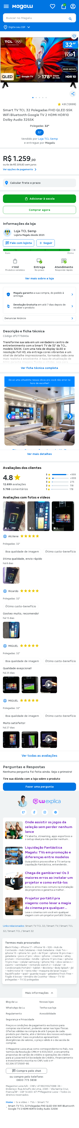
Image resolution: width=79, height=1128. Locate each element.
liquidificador (12, 974)
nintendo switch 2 (40, 965)
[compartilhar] (72, 93)
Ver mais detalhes (39, 454)
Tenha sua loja (48, 1008)
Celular (57, 965)
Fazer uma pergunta (40, 786)
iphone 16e (48, 962)
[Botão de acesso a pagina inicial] (28, 6)
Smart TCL (14, 931)
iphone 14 (24, 953)
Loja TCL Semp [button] (48, 138)
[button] (70, 19)
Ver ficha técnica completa (39, 368)
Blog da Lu (11, 1002)
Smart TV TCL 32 (35, 926)
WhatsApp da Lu (15, 1008)
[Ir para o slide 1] (32, 97)
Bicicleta (48, 968)
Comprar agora (39, 209)
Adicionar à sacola (42, 198)
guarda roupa (38, 974)
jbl (72, 968)
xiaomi (9, 965)
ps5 (34, 953)
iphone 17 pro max (52, 959)
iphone (46, 956)
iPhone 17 (26, 947)
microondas (23, 959)
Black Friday (12, 947)
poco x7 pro (25, 956)
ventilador (21, 965)
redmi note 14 (15, 971)
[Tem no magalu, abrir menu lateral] (6, 6)
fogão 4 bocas (13, 976)
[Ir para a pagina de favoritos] (52, 6)
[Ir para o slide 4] (42, 97)
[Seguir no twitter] (23, 812)
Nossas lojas (47, 1002)
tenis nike (31, 971)
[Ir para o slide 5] (46, 97)
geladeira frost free (59, 974)
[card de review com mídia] (14, 516)
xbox (37, 956)
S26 (50, 947)
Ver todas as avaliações (39, 755)
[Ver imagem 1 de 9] (39, 62)
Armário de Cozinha (35, 976)
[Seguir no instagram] (45, 812)
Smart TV (52, 926)
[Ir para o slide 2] (36, 97)
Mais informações (37, 992)
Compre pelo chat (28, 1070)
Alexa (52, 976)
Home (9, 1102)
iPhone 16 (39, 947)
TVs (32, 1102)
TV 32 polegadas (29, 979)
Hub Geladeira (46, 950)
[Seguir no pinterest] (55, 812)
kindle (35, 959)
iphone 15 (10, 953)
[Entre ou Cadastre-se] (73, 6)
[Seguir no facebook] (34, 812)
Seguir (47, 243)
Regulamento (14, 1013)
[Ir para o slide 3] (39, 97)
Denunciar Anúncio (15, 318)
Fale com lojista (21, 243)
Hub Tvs (61, 950)
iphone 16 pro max (60, 953)
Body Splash (62, 968)
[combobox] (39, 17)
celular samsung (29, 962)
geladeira (10, 956)
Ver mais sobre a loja (39, 278)
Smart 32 (28, 931)
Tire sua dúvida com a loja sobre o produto (31, 778)
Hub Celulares (27, 950)
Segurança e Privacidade (20, 1019)
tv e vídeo (21, 1102)
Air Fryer (43, 953)
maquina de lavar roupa (53, 971)
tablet (36, 968)
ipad (25, 974)
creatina (57, 956)
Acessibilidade (48, 1013)
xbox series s (64, 962)
